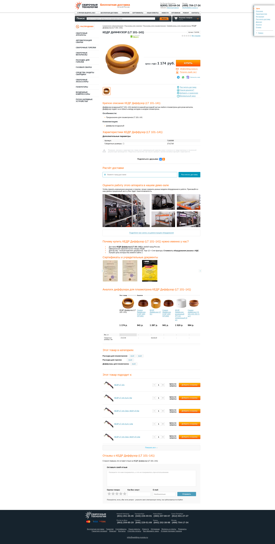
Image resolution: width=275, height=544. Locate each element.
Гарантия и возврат (99, 531)
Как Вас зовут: (134, 490)
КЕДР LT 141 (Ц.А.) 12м (123, 424)
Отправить (186, 494)
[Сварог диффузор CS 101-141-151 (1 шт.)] (194, 308)
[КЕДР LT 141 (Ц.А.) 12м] (108, 424)
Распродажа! (87, 26)
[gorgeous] (124, 493)
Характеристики (261, 14)
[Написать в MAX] (187, 77)
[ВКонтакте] (160, 159)
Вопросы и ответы (169, 529)
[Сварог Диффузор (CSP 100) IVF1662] (168, 308)
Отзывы (258, 27)
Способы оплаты (134, 531)
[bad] (109, 493)
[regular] (117, 493)
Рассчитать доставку (263, 19)
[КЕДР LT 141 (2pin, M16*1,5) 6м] (108, 411)
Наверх (260, 33)
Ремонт (186, 13)
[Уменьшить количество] (154, 385)
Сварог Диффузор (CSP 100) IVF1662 (166, 313)
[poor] (113, 493)
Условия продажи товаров (171, 531)
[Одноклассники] (163, 159)
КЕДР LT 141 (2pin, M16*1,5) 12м (127, 437)
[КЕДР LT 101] (108, 385)
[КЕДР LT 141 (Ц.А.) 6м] (108, 398)
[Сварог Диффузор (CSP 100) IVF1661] (143, 308)
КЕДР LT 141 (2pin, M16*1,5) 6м (126, 411)
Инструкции (260, 16)
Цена (258, 8)
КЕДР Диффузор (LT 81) (155, 312)
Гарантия (125, 13)
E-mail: (155, 490)
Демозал (259, 22)
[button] (107, 91)
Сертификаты (137, 13)
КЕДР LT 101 (119, 385)
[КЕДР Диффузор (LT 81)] (156, 308)
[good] (121, 493)
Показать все (150, 447)
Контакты (195, 13)
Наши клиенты (153, 13)
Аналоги (259, 24)
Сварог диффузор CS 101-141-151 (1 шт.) (193, 313)
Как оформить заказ (151, 531)
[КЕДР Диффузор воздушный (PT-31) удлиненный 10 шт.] (181, 308)
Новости (165, 13)
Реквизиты (182, 529)
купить (188, 63)
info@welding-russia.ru (189, 69)
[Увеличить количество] (163, 385)
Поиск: (81, 18)
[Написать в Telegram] (178, 77)
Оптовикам (175, 13)
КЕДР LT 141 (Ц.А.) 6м (123, 398)
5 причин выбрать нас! (86, 13)
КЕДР (132, 356)
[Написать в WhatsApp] (183, 77)
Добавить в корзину (189, 385)
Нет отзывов (196, 36)
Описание (259, 11)
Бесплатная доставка (109, 13)
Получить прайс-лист (188, 72)
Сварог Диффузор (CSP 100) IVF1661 (141, 313)
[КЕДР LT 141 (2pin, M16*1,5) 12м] (108, 437)
